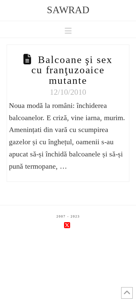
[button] (68, 31)
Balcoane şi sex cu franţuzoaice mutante (72, 70)
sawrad (68, 10)
